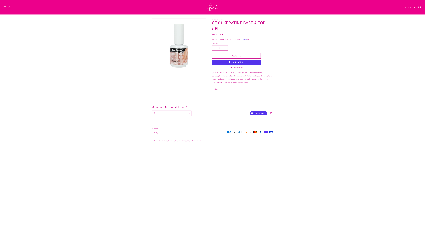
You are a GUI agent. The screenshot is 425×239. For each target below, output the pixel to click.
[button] (4, 7)
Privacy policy (186, 141)
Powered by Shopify (174, 141)
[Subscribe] (188, 113)
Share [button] (216, 89)
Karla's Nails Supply (162, 141)
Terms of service (196, 141)
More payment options (236, 67)
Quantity (214, 43)
